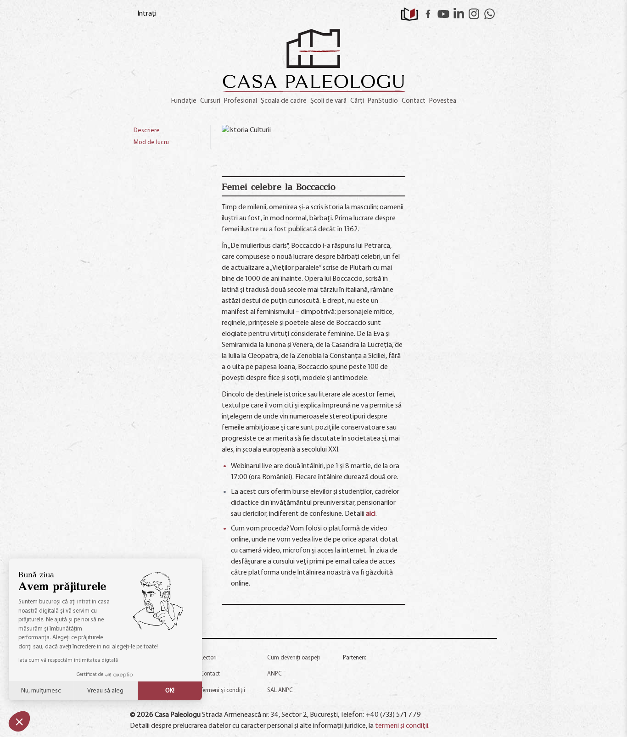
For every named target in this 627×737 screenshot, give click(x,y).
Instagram (474, 14)
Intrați (147, 13)
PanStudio (383, 101)
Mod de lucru (151, 142)
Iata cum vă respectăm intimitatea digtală (68, 660)
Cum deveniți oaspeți (293, 658)
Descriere (147, 130)
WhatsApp (490, 14)
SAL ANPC (280, 690)
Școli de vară (328, 101)
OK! (169, 690)
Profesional (240, 101)
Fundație (183, 101)
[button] (19, 721)
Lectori (208, 658)
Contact (413, 101)
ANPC (274, 674)
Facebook (428, 14)
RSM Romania (417, 672)
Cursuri (210, 101)
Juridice (407, 696)
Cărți (357, 101)
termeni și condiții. (402, 726)
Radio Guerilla (362, 669)
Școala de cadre (284, 101)
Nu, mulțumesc (41, 690)
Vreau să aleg (105, 690)
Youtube (443, 14)
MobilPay (462, 696)
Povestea (442, 101)
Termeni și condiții (222, 690)
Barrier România (471, 672)
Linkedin (459, 14)
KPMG (354, 696)
